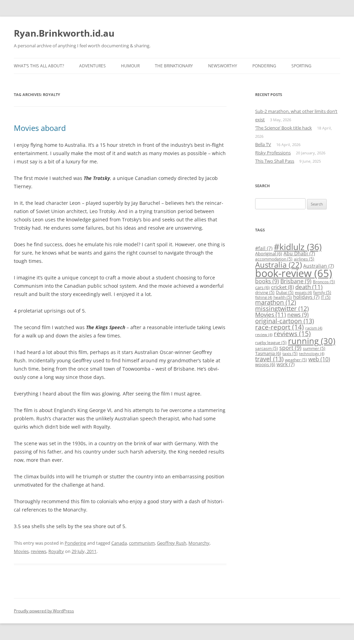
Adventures (92, 66)
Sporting (301, 66)
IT (325, 297)
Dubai (285, 292)
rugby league (271, 342)
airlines (304, 259)
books (267, 281)
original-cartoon (284, 321)
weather (296, 360)
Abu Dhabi (299, 253)
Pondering (264, 66)
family (322, 292)
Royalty (56, 551)
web (319, 359)
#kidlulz (298, 246)
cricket (282, 287)
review (263, 334)
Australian (318, 265)
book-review (293, 273)
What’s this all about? (39, 66)
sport (290, 348)
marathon (275, 302)
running (311, 340)
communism (142, 543)
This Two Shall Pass (274, 161)
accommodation (273, 259)
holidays (306, 297)
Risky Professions (273, 153)
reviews (38, 551)
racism (313, 328)
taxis (290, 353)
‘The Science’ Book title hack (283, 128)
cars (262, 287)
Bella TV (263, 144)
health (282, 297)
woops (265, 364)
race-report (279, 327)
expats (303, 292)
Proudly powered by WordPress (44, 611)
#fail (263, 248)
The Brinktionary (174, 66)
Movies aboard (40, 128)
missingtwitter (282, 308)
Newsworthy (222, 66)
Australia (278, 265)
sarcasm (266, 348)
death (309, 287)
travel (269, 359)
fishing (263, 297)
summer (314, 348)
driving (264, 292)
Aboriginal (268, 253)
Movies (21, 551)
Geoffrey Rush (171, 543)
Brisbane (295, 281)
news (298, 314)
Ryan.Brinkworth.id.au (64, 33)
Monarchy (198, 543)
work (286, 364)
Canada (119, 543)
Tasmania (268, 353)
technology (311, 353)
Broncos (324, 282)
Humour (130, 66)
